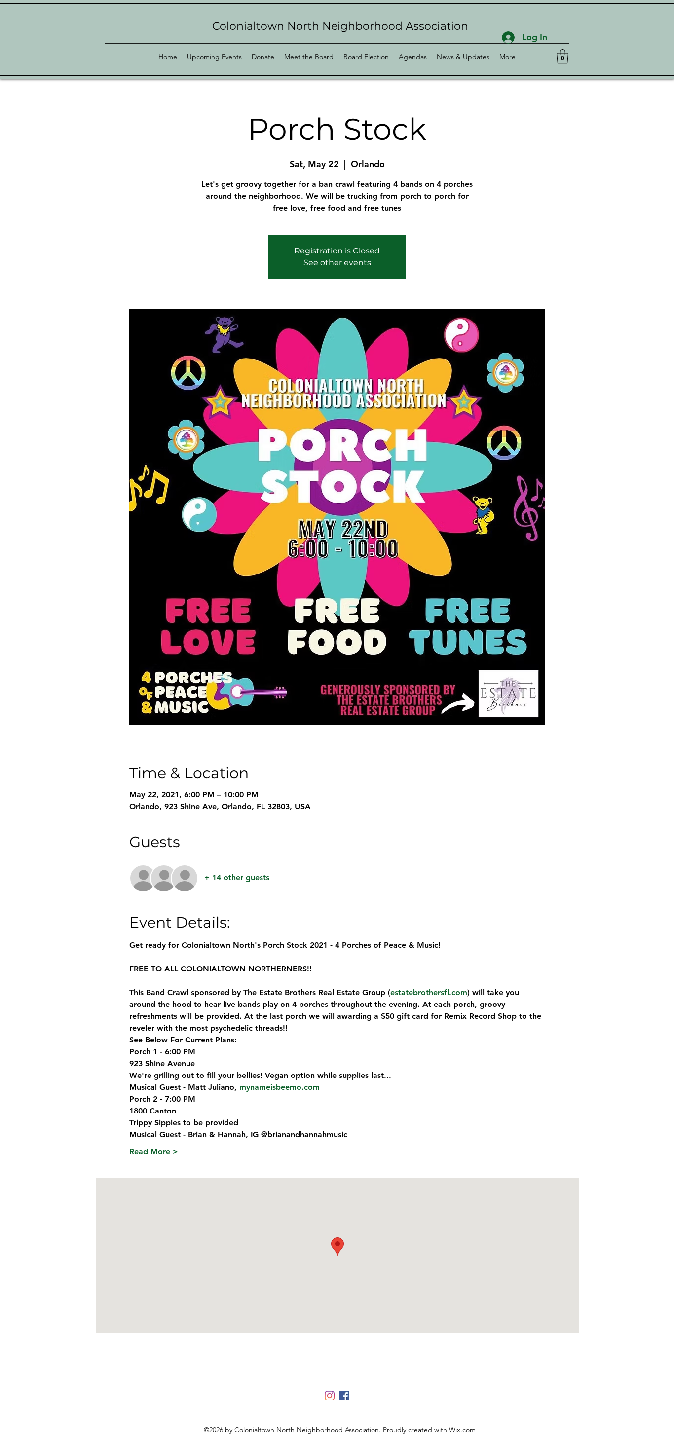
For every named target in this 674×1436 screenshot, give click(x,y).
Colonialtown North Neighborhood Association (340, 26)
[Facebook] (344, 1395)
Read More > (153, 1151)
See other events (337, 262)
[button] (562, 56)
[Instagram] (330, 1395)
